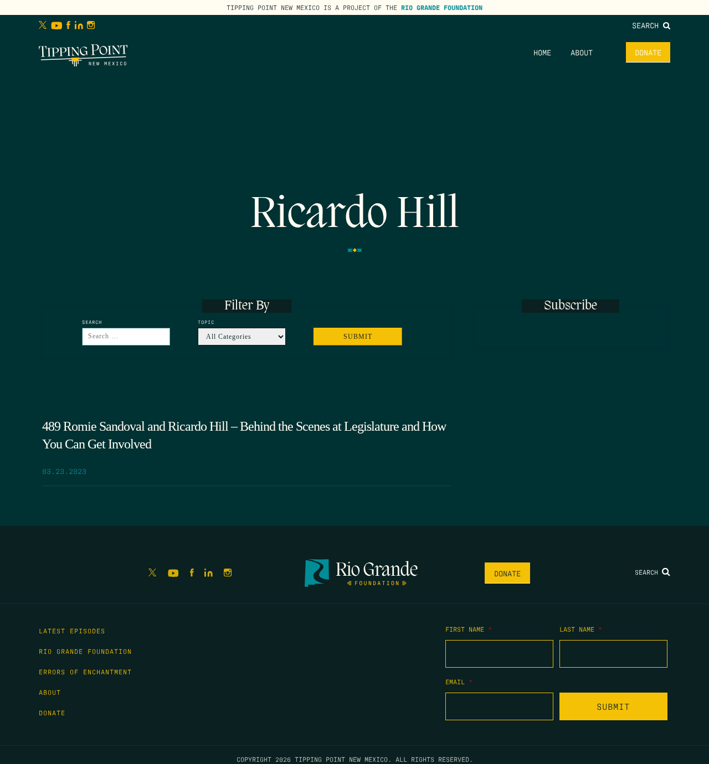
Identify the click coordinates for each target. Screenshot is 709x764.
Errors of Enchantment (85, 671)
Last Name (580, 628)
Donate (648, 52)
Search (647, 25)
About (582, 52)
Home (542, 52)
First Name (468, 628)
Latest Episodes (72, 630)
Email (458, 681)
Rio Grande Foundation (441, 7)
